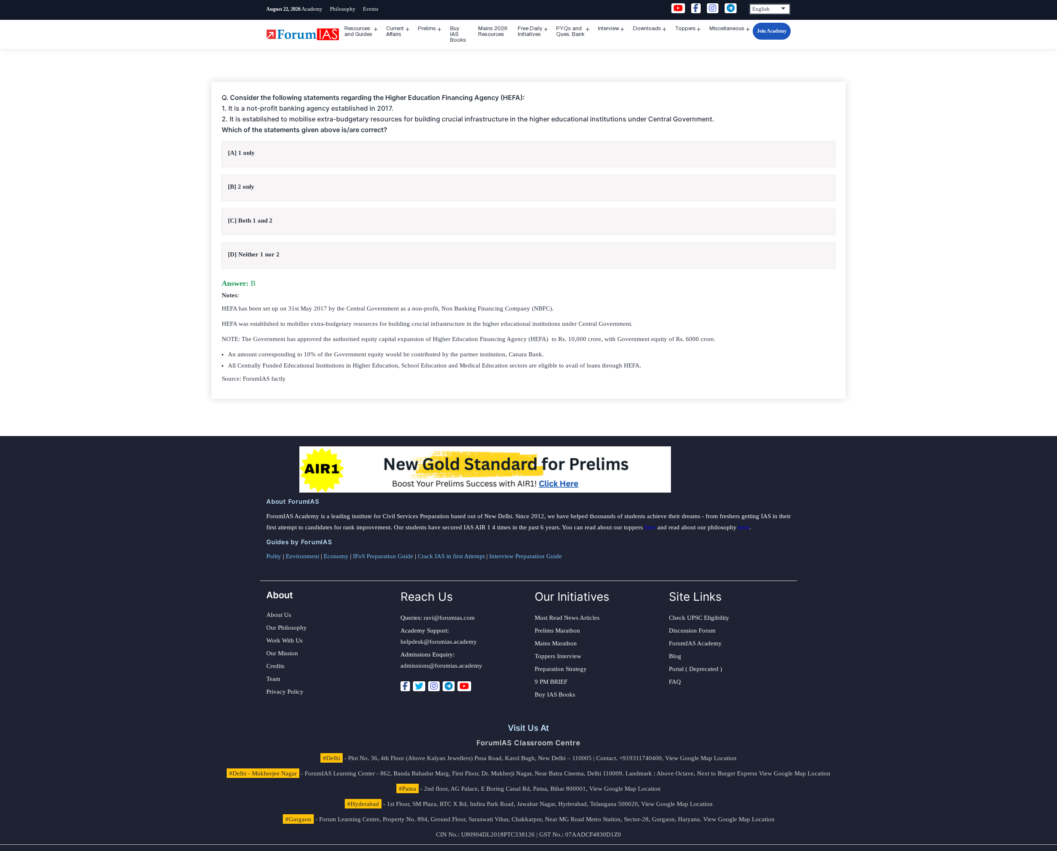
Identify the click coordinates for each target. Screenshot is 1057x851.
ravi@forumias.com (449, 617)
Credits (275, 666)
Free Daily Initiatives (530, 31)
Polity (273, 556)
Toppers (685, 28)
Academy (311, 9)
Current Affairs (395, 31)
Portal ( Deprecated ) (695, 669)
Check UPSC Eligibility (699, 617)
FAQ (675, 681)
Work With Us (284, 640)
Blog (675, 656)
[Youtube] (464, 686)
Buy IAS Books (458, 34)
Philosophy (342, 9)
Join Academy (772, 31)
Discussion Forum (692, 630)
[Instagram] (434, 686)
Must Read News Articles (567, 617)
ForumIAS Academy (695, 643)
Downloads (647, 28)
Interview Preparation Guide (525, 556)
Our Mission (282, 653)
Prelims (427, 28)
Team (273, 679)
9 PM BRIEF (551, 681)
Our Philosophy (286, 627)
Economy (336, 556)
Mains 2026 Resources (492, 31)
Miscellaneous (726, 28)
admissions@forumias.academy (441, 665)
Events (370, 9)
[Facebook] (405, 686)
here (650, 527)
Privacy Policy (284, 691)
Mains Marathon (556, 643)
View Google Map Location (701, 758)
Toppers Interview (558, 656)
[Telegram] (449, 686)
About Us (278, 615)
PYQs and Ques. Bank (570, 31)
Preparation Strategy (561, 669)
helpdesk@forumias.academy (439, 641)
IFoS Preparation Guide (383, 556)
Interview (608, 28)
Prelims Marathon (557, 630)
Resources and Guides (358, 31)
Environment (302, 556)
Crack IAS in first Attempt (451, 556)
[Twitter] (419, 686)
